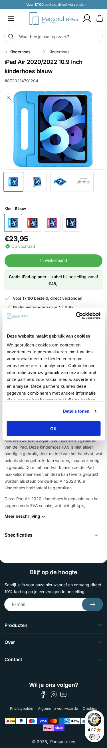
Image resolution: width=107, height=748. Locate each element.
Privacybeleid (21, 708)
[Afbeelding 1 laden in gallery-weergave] (13, 182)
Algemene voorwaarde (58, 708)
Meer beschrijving (22, 516)
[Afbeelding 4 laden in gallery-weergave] (84, 182)
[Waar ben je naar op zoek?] (11, 36)
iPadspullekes (62, 741)
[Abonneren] (92, 604)
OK (53, 428)
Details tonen (76, 411)
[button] (11, 18)
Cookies (90, 708)
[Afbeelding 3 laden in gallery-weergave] (60, 182)
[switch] (94, 737)
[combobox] (53, 36)
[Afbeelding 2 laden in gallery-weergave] (37, 182)
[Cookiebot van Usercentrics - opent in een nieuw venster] (76, 316)
